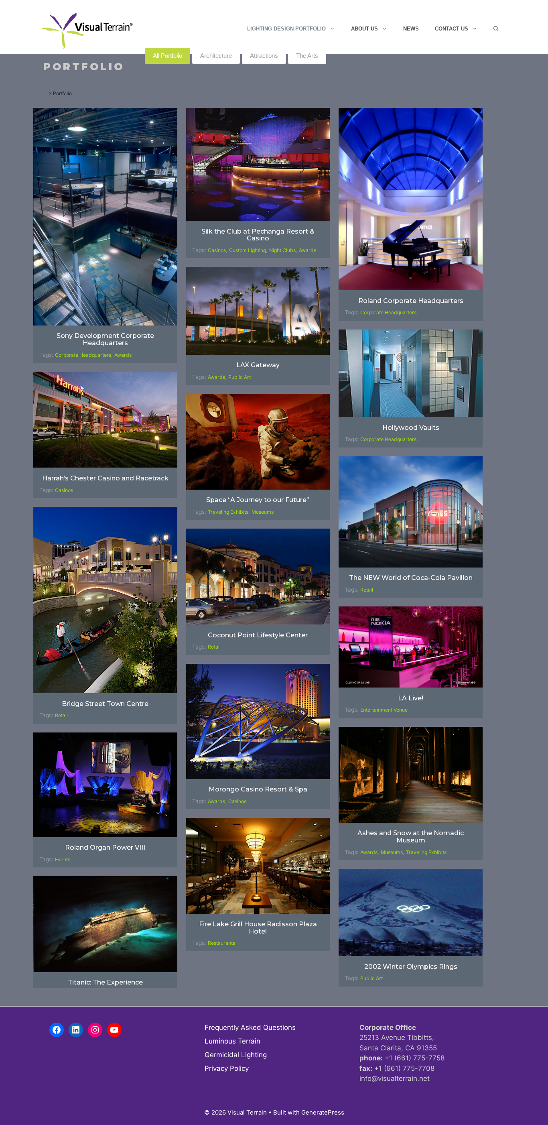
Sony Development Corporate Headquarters (105, 339)
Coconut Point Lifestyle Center (258, 635)
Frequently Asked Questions (250, 1027)
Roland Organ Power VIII (105, 847)
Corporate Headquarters (83, 355)
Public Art (239, 377)
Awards (123, 355)
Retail (366, 590)
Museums (263, 512)
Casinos (217, 250)
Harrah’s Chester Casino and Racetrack (105, 478)
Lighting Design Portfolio (286, 29)
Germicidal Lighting (236, 1055)
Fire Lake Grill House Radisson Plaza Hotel (258, 927)
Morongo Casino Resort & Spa (258, 789)
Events (62, 859)
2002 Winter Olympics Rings (410, 966)
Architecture (216, 55)
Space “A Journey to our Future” (257, 500)
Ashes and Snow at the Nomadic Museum (410, 836)
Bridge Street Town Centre (105, 704)
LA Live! (410, 698)
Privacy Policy (227, 1068)
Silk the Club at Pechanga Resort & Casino (258, 235)
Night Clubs (282, 250)
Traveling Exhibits (228, 512)
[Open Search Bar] (496, 29)
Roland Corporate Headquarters (410, 301)
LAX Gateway (258, 365)
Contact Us (451, 29)
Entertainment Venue (384, 710)
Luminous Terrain (232, 1041)
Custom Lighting (247, 250)
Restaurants (221, 943)
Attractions (264, 55)
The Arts (307, 55)
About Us (364, 29)
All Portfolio (167, 55)
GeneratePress (322, 1112)
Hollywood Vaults (410, 427)
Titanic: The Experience (105, 982)
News (411, 29)
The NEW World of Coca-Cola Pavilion (411, 578)
